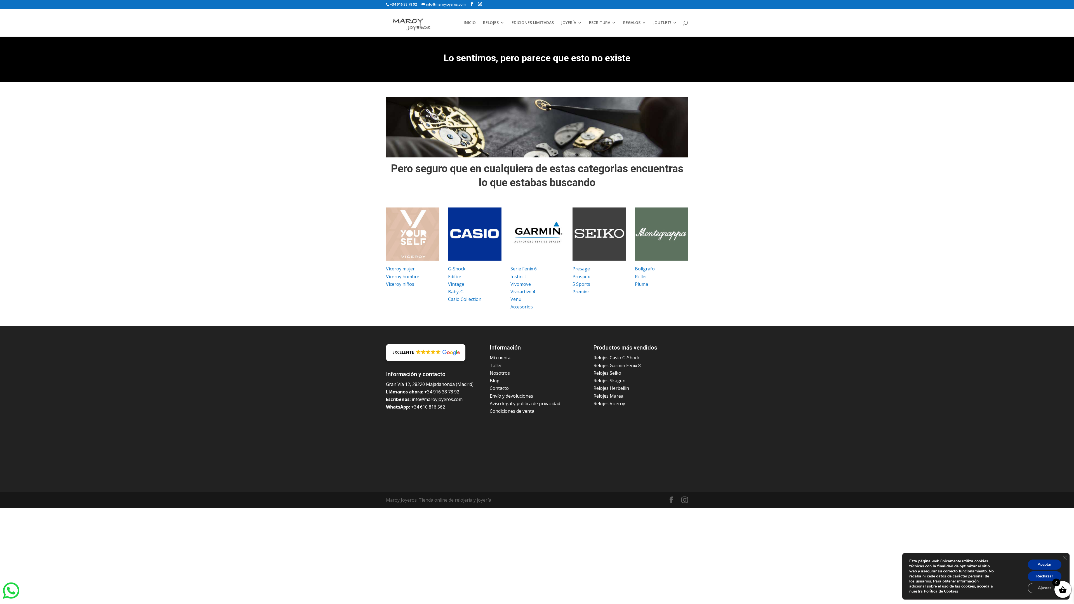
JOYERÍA (568, 23)
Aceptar (1045, 564)
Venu (515, 299)
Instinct (518, 276)
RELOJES (491, 23)
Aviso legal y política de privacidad (525, 403)
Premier (581, 292)
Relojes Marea (608, 396)
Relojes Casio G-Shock (616, 358)
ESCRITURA (599, 23)
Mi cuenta (500, 358)
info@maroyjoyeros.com (437, 399)
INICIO (470, 23)
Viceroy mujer (400, 269)
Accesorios (521, 307)
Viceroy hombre (402, 276)
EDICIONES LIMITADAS (533, 23)
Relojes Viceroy (609, 403)
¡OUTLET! (662, 23)
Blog (495, 381)
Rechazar (1044, 576)
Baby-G (455, 292)
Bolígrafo (645, 269)
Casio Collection (464, 299)
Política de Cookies (941, 591)
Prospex (581, 276)
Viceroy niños (400, 284)
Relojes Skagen (609, 381)
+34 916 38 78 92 (403, 4)
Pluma (641, 284)
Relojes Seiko (607, 373)
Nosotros (500, 373)
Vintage (456, 284)
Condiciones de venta (512, 411)
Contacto (499, 388)
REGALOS (631, 23)
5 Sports (581, 284)
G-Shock (456, 269)
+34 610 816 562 (428, 407)
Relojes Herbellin (611, 388)
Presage (581, 269)
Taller (496, 365)
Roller (641, 276)
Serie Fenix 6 (523, 269)
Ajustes (1044, 588)
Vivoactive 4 (522, 292)
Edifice (454, 276)
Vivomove (520, 284)
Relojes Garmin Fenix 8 (617, 365)
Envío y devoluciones (511, 396)
